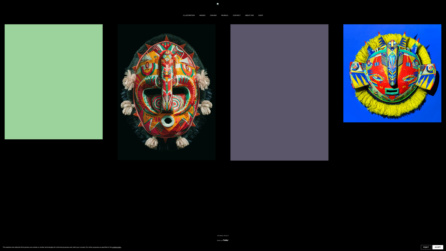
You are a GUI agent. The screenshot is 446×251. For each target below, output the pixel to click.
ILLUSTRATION (189, 15)
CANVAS (213, 15)
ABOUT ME (249, 15)
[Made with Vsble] (223, 240)
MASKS (202, 15)
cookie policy (116, 247)
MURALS (224, 15)
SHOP (260, 15)
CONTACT (237, 15)
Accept (438, 247)
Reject (426, 247)
